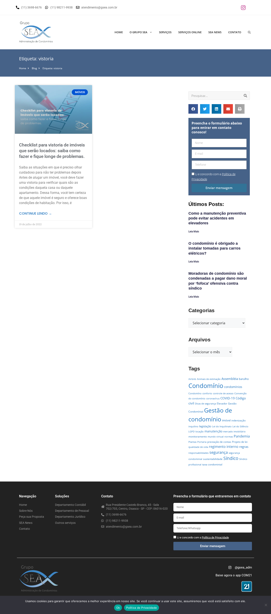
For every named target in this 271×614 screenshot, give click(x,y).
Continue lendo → (35, 213)
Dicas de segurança (205, 403)
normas (228, 436)
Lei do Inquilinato (222, 426)
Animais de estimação (209, 379)
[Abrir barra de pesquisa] (249, 32)
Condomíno (195, 393)
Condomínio (205, 385)
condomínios (233, 387)
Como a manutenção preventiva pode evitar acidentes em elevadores (217, 218)
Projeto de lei (239, 441)
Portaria (201, 441)
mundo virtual (216, 436)
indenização (238, 420)
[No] (266, 605)
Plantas (192, 441)
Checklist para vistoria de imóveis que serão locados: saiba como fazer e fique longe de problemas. (52, 150)
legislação (205, 426)
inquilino (193, 426)
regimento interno (223, 446)
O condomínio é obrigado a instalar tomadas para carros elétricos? (214, 248)
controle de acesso (223, 393)
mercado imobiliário (234, 431)
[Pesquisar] (245, 96)
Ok (118, 607)
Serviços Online (190, 32)
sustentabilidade (213, 459)
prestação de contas (219, 441)
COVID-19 (227, 398)
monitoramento (197, 436)
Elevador (222, 403)
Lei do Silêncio (240, 426)
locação (199, 431)
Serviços (165, 32)
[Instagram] (243, 7)
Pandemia (242, 436)
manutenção (213, 431)
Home (119, 32)
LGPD (191, 431)
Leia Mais (193, 231)
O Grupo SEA (138, 32)
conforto (207, 393)
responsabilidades (198, 452)
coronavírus (213, 398)
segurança (218, 452)
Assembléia (229, 379)
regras (243, 446)
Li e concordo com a (203, 537)
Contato (234, 32)
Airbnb (192, 379)
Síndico (230, 458)
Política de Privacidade (141, 607)
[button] (193, 109)
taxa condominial (212, 464)
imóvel (226, 420)
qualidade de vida (198, 447)
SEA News (214, 32)
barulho (244, 379)
